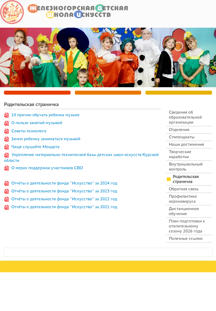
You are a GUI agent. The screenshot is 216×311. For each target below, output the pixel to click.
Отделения (179, 129)
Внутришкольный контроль (186, 167)
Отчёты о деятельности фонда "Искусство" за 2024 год (64, 183)
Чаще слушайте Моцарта (35, 146)
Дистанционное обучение (184, 211)
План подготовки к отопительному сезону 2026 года (187, 226)
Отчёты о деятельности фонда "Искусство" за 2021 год (64, 206)
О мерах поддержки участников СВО (47, 167)
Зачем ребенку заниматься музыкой (45, 138)
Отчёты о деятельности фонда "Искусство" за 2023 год (64, 190)
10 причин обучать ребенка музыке (44, 114)
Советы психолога (28, 130)
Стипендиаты (181, 136)
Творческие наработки (180, 154)
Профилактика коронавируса (183, 199)
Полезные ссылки (186, 238)
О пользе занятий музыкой (36, 122)
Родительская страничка (186, 179)
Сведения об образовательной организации (185, 117)
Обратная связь (184, 188)
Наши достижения (186, 144)
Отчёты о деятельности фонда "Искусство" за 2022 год (64, 198)
